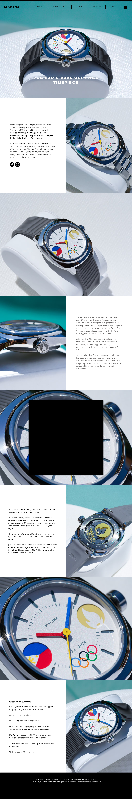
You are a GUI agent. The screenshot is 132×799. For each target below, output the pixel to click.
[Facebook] (12, 164)
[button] (38, 7)
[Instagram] (17, 164)
